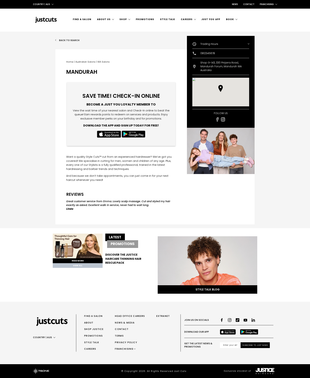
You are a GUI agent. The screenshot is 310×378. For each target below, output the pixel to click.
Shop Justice (94, 329)
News (235, 4)
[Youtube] (245, 320)
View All (77, 265)
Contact (248, 4)
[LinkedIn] (253, 320)
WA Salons (103, 62)
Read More (78, 260)
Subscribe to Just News (255, 345)
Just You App (210, 19)
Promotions (145, 19)
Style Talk (167, 19)
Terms (119, 335)
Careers (186, 19)
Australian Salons (85, 62)
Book (230, 19)
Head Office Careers (130, 316)
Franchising (124, 349)
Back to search (69, 40)
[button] (220, 88)
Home (69, 62)
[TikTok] (237, 320)
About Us (104, 19)
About (88, 322)
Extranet (163, 316)
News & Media (125, 322)
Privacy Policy (126, 342)
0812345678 (207, 53)
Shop (123, 19)
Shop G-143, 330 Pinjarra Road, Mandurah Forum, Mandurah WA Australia (221, 66)
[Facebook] (222, 320)
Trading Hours (209, 44)
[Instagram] (229, 320)
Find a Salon (82, 19)
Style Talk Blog (208, 289)
